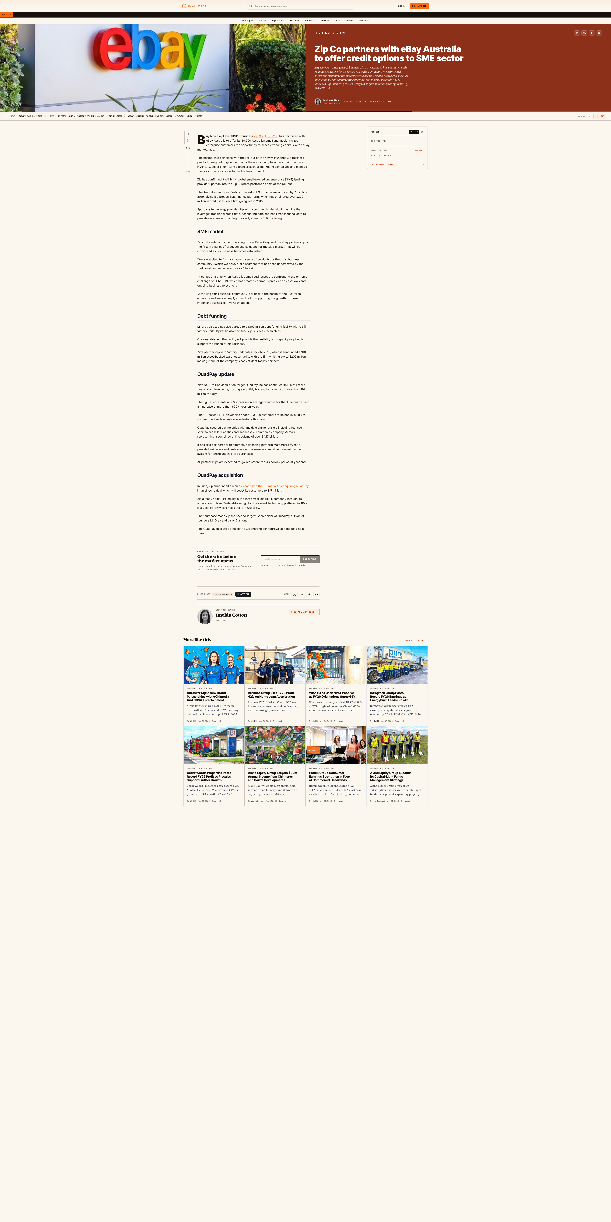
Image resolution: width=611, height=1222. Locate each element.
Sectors (309, 20)
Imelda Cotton (331, 100)
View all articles (302, 612)
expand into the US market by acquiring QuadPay (275, 486)
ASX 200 (294, 20)
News (13, 116)
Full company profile (382, 165)
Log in (401, 6)
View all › (419, 150)
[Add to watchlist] (422, 132)
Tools (324, 20)
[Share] (188, 134)
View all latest (415, 640)
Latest (262, 20)
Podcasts (364, 20)
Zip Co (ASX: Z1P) (266, 136)
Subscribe (309, 559)
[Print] (188, 140)
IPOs (337, 20)
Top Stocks (278, 20)
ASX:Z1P (244, 594)
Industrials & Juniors (223, 594)
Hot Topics (248, 20)
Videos (349, 20)
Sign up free (419, 6)
